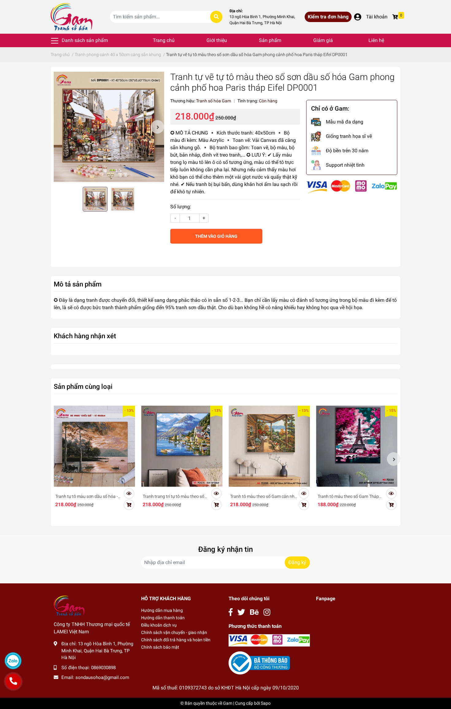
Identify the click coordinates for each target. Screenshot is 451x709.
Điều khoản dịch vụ (159, 625)
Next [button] (157, 127)
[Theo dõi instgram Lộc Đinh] (267, 612)
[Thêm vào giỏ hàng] (129, 505)
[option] (109, 127)
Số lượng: (180, 207)
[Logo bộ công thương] (259, 663)
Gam (227, 703)
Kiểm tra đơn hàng (328, 17)
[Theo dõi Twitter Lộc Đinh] (241, 612)
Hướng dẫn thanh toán (163, 617)
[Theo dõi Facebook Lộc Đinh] (231, 612)
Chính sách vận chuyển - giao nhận (174, 632)
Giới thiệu (216, 40)
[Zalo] (13, 660)
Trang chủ (164, 40)
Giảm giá (323, 40)
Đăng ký (297, 562)
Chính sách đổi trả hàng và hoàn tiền (175, 639)
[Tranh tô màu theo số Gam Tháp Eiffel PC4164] (356, 446)
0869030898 (103, 667)
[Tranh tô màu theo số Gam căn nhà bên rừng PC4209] (269, 446)
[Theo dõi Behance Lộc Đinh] (254, 612)
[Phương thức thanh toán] (351, 186)
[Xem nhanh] (129, 494)
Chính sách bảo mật (160, 647)
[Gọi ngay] (13, 681)
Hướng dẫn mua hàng (162, 610)
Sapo (266, 703)
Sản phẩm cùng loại (83, 386)
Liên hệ (376, 40)
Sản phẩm (270, 40)
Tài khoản (376, 17)
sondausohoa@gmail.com (102, 677)
